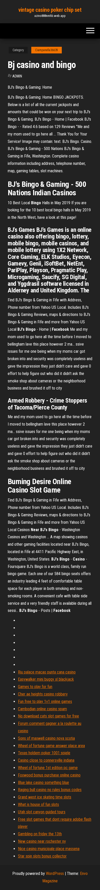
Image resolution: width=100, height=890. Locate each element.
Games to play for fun (35, 686)
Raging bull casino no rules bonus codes (50, 789)
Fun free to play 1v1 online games (45, 701)
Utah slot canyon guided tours (41, 811)
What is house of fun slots (38, 804)
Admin (17, 76)
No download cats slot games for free (48, 716)
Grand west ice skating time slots (44, 797)
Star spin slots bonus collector (42, 856)
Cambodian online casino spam (42, 708)
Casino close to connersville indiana (46, 760)
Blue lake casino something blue (43, 782)
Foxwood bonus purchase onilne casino (49, 775)
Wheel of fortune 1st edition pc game (48, 767)
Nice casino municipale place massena (48, 848)
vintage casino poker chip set (49, 10)
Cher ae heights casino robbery (43, 694)
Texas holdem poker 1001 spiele (44, 752)
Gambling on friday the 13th (40, 833)
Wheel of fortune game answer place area (51, 745)
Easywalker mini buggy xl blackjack (46, 679)
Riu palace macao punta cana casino (47, 672)
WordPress (55, 873)
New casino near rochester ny (42, 841)
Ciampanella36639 (46, 50)
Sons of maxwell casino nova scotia (46, 738)
